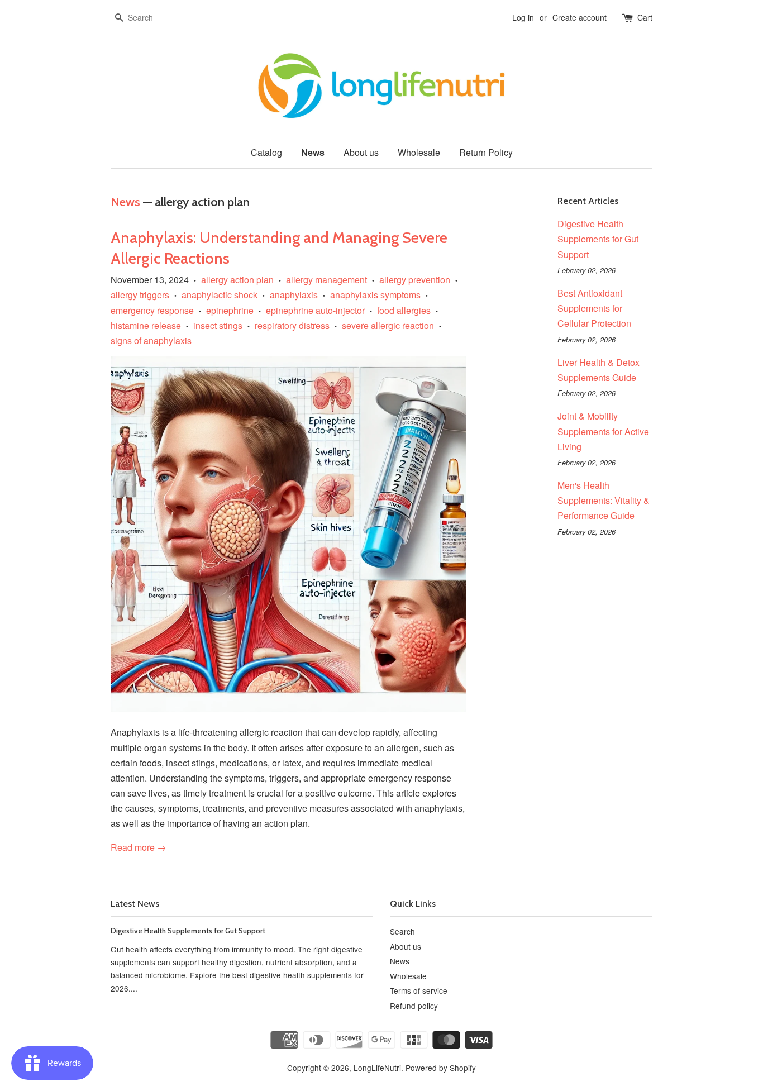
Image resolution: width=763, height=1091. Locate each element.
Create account (579, 17)
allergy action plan (237, 279)
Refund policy (414, 1005)
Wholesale (419, 152)
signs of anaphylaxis (151, 340)
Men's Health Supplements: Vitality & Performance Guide (603, 500)
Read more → (138, 847)
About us (361, 152)
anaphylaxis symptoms (375, 294)
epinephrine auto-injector (315, 310)
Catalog (266, 152)
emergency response (152, 310)
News (313, 152)
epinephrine (230, 310)
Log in (523, 17)
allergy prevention (414, 279)
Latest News (135, 903)
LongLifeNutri (377, 1067)
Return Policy (486, 152)
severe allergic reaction (388, 325)
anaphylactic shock (219, 294)
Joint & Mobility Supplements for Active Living (603, 430)
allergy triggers (140, 294)
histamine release (146, 325)
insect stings (217, 325)
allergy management (326, 279)
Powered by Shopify (441, 1067)
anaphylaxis (294, 294)
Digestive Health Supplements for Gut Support (597, 238)
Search (402, 931)
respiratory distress (292, 325)
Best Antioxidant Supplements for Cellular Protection (594, 308)
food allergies (404, 310)
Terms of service (418, 990)
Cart (644, 17)
